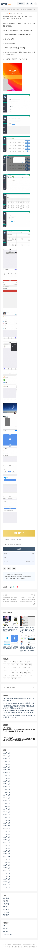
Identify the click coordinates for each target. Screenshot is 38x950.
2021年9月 (6, 882)
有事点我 (14, 947)
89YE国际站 (33, 947)
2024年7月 (6, 800)
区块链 (9, 667)
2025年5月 (6, 778)
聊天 (14, 568)
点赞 (25, 672)
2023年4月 (6, 842)
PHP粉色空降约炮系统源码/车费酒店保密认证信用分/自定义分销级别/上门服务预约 (18, 707)
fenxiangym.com (17, 944)
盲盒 (13, 675)
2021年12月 (7, 873)
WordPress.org (7, 934)
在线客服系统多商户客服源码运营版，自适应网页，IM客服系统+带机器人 (10, 600)
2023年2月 (6, 848)
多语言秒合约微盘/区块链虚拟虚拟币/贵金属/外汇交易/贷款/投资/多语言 (19, 716)
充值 (30, 664)
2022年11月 (7, 854)
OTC (25, 661)
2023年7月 (6, 834)
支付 (17, 672)
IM (4, 568)
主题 (4, 664)
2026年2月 (6, 764)
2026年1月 (6, 767)
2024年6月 (6, 803)
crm (10, 661)
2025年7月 (6, 775)
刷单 (4, 667)
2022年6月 (6, 865)
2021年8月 (6, 884)
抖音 (4, 672)
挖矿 (13, 672)
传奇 (26, 664)
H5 (14, 661)
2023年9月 (6, 828)
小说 (15, 670)
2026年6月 (6, 753)
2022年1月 (6, 870)
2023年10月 (7, 826)
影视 (23, 670)
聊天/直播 (16, 9)
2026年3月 (6, 761)
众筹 (22, 664)
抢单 (9, 672)
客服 (29, 667)
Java (21, 661)
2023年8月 (6, 831)
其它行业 (5, 901)
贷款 (9, 678)
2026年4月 (6, 758)
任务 (18, 664)
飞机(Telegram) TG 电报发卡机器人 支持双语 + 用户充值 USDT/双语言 (18, 699)
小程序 (11, 670)
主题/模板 (6, 898)
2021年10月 (7, 879)
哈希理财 (14, 667)
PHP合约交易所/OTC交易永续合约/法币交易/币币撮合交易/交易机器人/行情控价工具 (19, 730)
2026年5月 (6, 756)
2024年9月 (6, 798)
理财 (29, 672)
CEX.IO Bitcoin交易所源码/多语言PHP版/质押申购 (18, 703)
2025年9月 (6, 772)
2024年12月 (7, 789)
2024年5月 (6, 806)
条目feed (5, 928)
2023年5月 (6, 840)
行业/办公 (6, 912)
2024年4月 (6, 809)
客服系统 (5, 670)
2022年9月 (6, 859)
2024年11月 (7, 792)
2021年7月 (6, 887)
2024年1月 (6, 817)
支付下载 (19, 549)
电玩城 (5, 675)
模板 (21, 672)
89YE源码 (27, 947)
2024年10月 (7, 795)
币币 (19, 670)
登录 (4, 926)
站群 (21, 675)
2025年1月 (6, 786)
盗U (9, 675)
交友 (9, 664)
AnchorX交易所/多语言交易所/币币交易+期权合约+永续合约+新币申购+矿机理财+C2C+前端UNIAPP (18, 711)
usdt (29, 661)
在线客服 (24, 667)
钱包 (19, 678)
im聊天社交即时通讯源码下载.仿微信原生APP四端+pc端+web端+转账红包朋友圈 (27, 601)
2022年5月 (6, 868)
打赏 (32, 670)
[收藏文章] (10, 587)
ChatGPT (5, 661)
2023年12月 (7, 820)
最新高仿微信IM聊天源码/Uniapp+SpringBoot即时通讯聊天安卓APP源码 (10, 629)
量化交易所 (14, 678)
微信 (9, 568)
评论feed (5, 931)
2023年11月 (7, 823)
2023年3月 (6, 845)
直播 (17, 675)
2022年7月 (6, 862)
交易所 (13, 664)
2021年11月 (7, 876)
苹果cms (30, 675)
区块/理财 (6, 904)
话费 (4, 678)
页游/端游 (6, 915)
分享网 (5, 728)
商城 (19, 667)
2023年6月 (6, 837)
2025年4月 (6, 781)
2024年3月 (6, 812)
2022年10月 (7, 856)
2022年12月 (7, 851)
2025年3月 (6, 784)
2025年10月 (7, 770)
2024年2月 (6, 814)
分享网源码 (10, 9)
